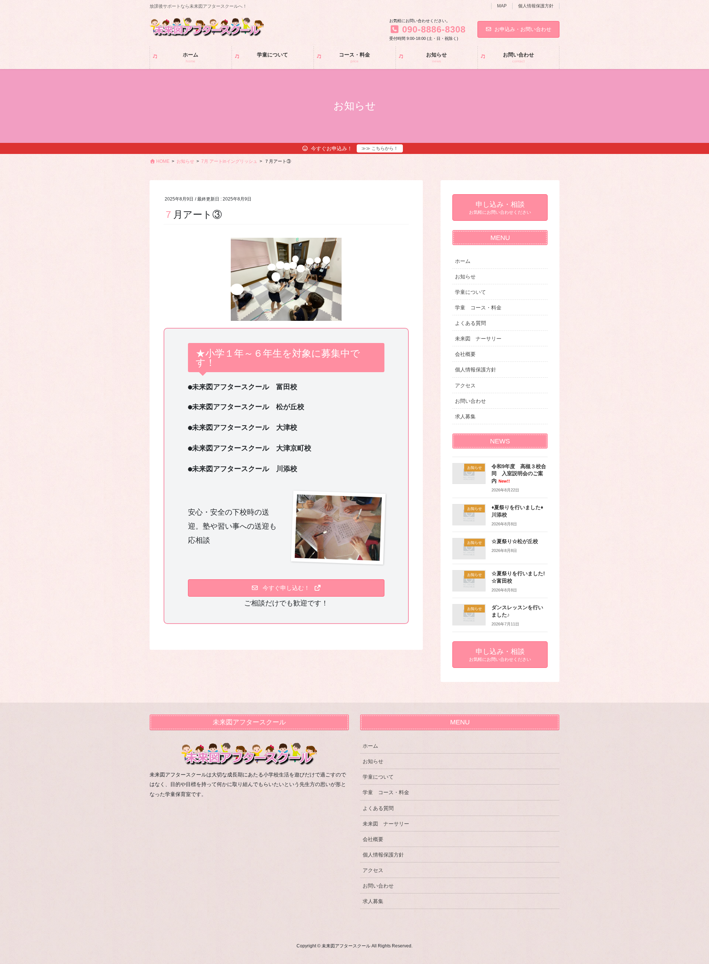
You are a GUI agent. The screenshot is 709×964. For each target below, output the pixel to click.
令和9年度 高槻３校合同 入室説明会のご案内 (518, 473)
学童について (470, 292)
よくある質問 (470, 323)
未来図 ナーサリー (478, 339)
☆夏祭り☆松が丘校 (514, 541)
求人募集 (465, 416)
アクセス (465, 385)
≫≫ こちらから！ (380, 148)
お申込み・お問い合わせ (522, 29)
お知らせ (465, 276)
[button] (286, 588)
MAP (502, 5)
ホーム (462, 261)
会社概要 (465, 354)
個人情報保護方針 (536, 5)
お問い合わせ (470, 401)
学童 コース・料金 (478, 308)
